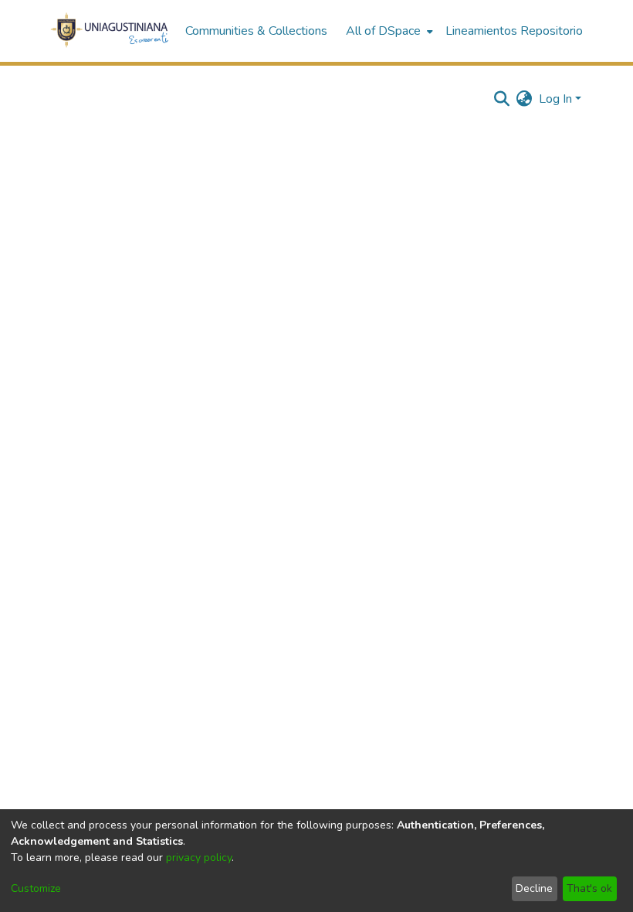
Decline (534, 888)
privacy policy (199, 857)
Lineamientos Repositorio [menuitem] (514, 30)
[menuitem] (388, 31)
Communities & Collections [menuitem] (256, 30)
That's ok (589, 888)
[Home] (110, 31)
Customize (36, 888)
